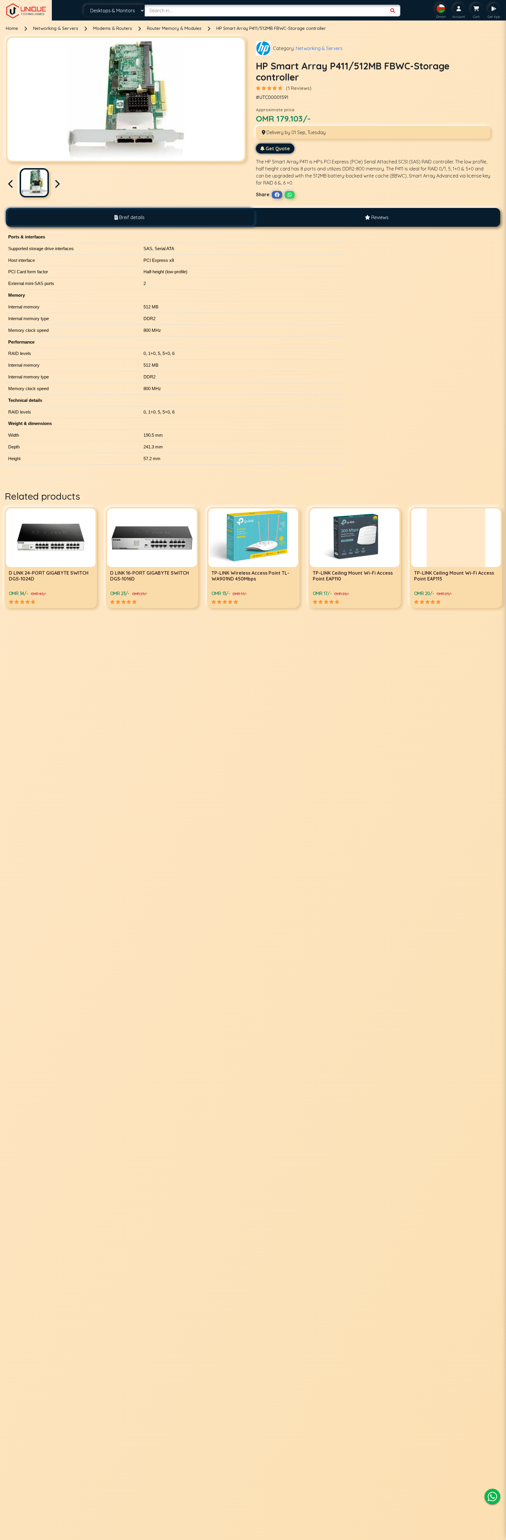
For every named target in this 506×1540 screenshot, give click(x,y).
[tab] (129, 217)
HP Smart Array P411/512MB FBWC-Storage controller (271, 28)
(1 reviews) (298, 88)
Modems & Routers (113, 28)
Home (12, 28)
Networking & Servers (56, 28)
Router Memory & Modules (175, 28)
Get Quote (278, 148)
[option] (50, 557)
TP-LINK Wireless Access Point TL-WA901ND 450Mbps (149, 576)
